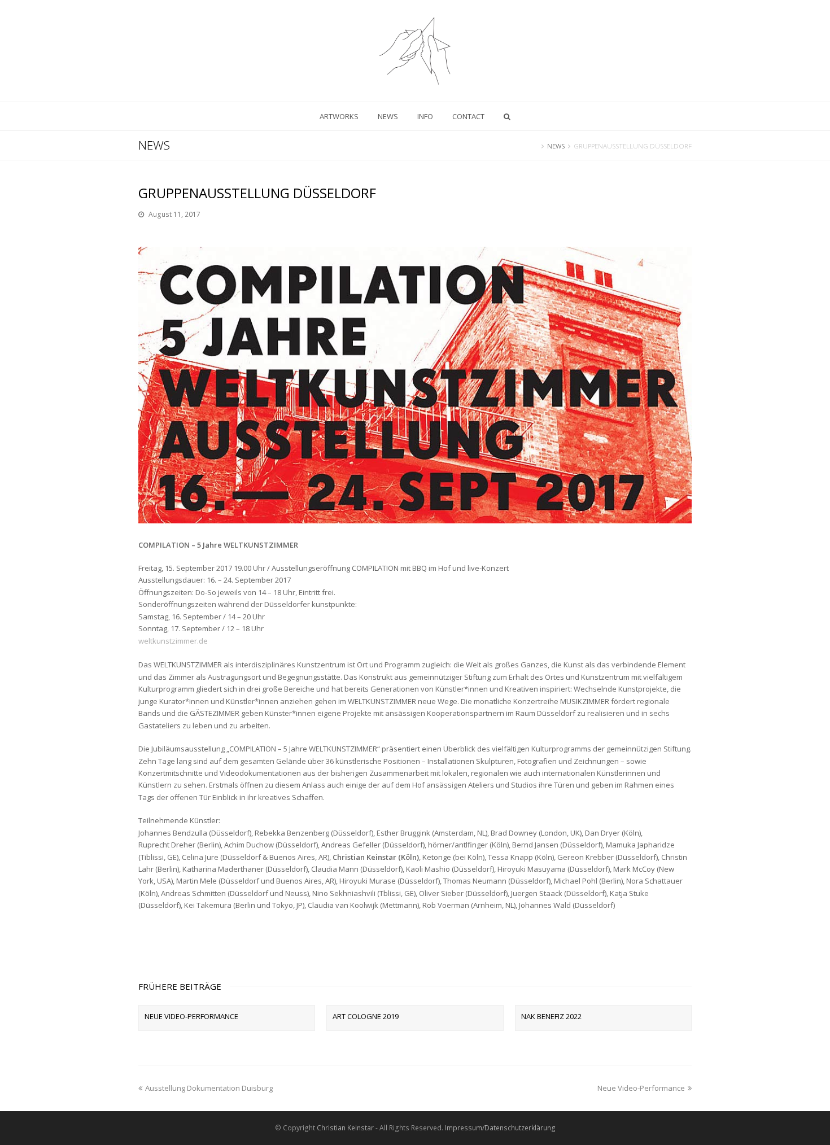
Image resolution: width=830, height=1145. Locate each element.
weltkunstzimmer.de (173, 641)
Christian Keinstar (345, 1128)
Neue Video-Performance (191, 1016)
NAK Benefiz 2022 (551, 1016)
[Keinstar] (415, 51)
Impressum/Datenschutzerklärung (500, 1128)
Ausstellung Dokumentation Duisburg (209, 1088)
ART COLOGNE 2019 (366, 1016)
